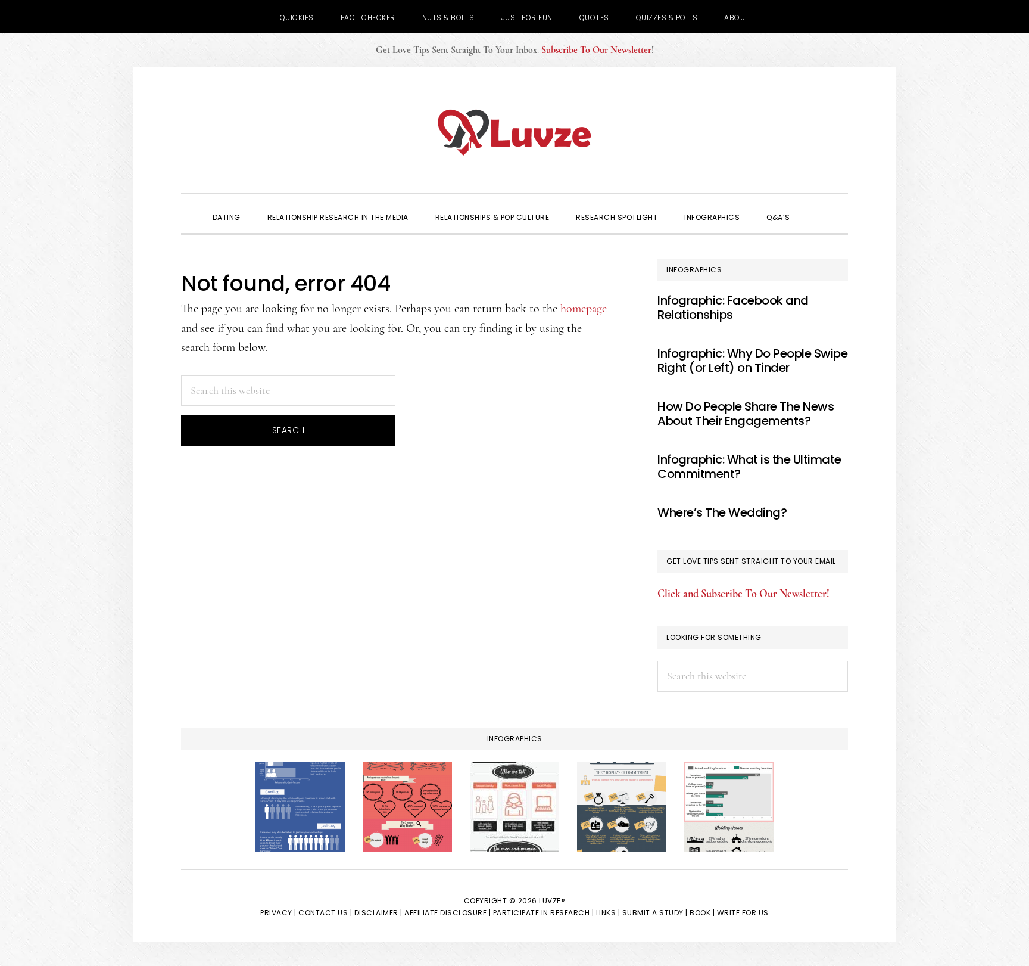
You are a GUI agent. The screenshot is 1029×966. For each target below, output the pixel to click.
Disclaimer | (378, 913)
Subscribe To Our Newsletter (596, 50)
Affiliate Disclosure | (447, 913)
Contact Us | (325, 913)
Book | (702, 913)
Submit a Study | (655, 913)
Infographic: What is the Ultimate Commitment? (749, 466)
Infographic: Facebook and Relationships (733, 307)
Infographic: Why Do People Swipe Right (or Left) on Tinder (752, 360)
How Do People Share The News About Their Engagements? (745, 413)
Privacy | (278, 913)
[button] (817, 207)
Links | (608, 913)
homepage (583, 309)
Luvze (514, 132)
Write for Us (743, 913)
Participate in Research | (543, 913)
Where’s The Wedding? (722, 512)
